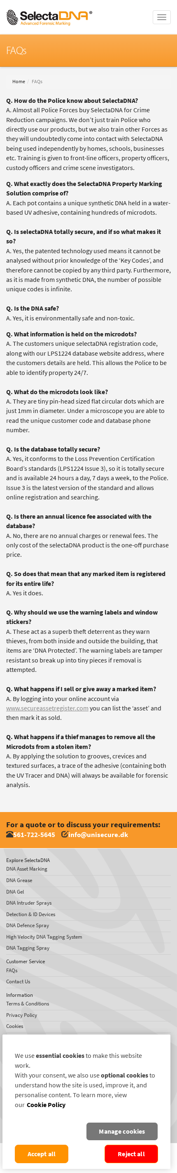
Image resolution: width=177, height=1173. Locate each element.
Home (18, 81)
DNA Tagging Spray (27, 947)
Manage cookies (122, 1131)
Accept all (42, 1154)
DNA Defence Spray (27, 925)
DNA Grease (19, 880)
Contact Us (18, 981)
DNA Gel (15, 891)
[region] (86, 1102)
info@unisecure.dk (98, 834)
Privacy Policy (21, 1015)
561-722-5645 (34, 834)
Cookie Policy (46, 1104)
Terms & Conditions (27, 1003)
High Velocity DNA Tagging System (44, 936)
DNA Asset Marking (26, 868)
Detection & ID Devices (30, 914)
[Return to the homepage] (49, 10)
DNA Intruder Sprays (28, 902)
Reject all (131, 1154)
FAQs (11, 970)
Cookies (14, 1026)
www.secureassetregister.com (47, 708)
